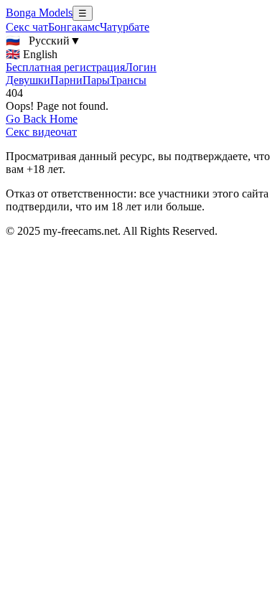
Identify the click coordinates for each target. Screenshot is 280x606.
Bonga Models (39, 12)
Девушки (28, 80)
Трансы (128, 80)
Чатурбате (124, 27)
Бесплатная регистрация (65, 67)
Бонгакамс (74, 27)
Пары (96, 80)
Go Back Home (42, 119)
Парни (66, 80)
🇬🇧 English (31, 54)
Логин (141, 67)
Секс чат (27, 27)
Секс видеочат (41, 132)
